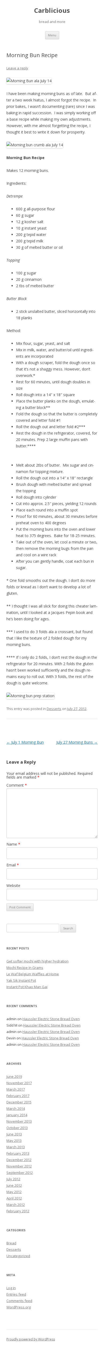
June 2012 (14, 1185)
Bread (11, 1243)
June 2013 (14, 1134)
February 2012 (17, 1211)
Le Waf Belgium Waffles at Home (32, 974)
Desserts (54, 708)
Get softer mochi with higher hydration (37, 961)
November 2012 (19, 1166)
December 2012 (18, 1159)
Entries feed (16, 1294)
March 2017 (15, 1089)
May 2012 (14, 1191)
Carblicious (52, 10)
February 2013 (17, 1153)
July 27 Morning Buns (77, 742)
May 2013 (14, 1140)
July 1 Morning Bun (25, 742)
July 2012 (13, 1179)
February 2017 (17, 1095)
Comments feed (19, 1300)
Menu (52, 35)
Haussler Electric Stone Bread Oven (51, 1018)
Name (13, 844)
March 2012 (15, 1204)
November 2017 (19, 1082)
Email (12, 864)
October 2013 (17, 1127)
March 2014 (15, 1108)
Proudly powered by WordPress (30, 1339)
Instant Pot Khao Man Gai (26, 986)
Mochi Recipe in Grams (24, 967)
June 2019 (14, 1076)
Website (13, 885)
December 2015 (18, 1102)
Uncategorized (18, 1255)
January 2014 (16, 1115)
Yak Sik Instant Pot (21, 980)
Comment (16, 785)
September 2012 (19, 1172)
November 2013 (19, 1121)
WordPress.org (18, 1307)
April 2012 (14, 1198)
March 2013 (15, 1147)
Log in (11, 1287)
